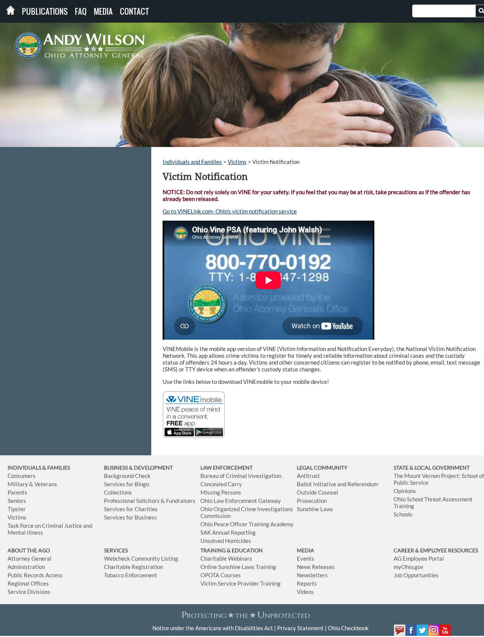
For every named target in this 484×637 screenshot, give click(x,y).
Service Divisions (29, 591)
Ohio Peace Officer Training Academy (246, 524)
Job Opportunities (416, 575)
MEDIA (305, 550)
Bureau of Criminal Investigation (240, 475)
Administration (26, 566)
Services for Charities (131, 509)
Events (305, 558)
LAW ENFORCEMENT (226, 467)
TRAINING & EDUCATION (231, 550)
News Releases (316, 566)
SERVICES (116, 550)
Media (103, 11)
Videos (305, 591)
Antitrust (308, 475)
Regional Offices (28, 583)
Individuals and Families (192, 161)
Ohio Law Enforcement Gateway (240, 500)
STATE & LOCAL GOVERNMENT (432, 467)
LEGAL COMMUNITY (322, 467)
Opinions (405, 490)
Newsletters (312, 575)
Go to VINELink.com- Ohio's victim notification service (230, 211)
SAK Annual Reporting (228, 532)
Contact (134, 11)
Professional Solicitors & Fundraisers (149, 500)
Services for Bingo (126, 484)
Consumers (22, 475)
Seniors (17, 500)
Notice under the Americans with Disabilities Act (212, 628)
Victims (237, 161)
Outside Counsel (317, 492)
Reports (307, 583)
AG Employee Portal (419, 558)
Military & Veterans (32, 484)
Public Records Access (35, 575)
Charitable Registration (133, 566)
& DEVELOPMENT (151, 467)
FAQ (81, 11)
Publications (45, 11)
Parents (17, 492)
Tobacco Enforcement (130, 575)
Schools (403, 514)
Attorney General (29, 558)
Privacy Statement (300, 628)
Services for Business (130, 517)
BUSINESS (116, 467)
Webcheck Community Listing (141, 558)
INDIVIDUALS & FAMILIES (39, 467)
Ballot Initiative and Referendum (337, 484)
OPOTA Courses (220, 575)
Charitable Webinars (226, 558)
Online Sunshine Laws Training (238, 566)
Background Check (127, 475)
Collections (118, 492)
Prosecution (312, 500)
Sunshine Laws (315, 509)
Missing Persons (220, 492)
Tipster (17, 509)
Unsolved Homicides (225, 540)
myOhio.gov (409, 566)
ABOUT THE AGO (29, 550)
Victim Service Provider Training (240, 583)
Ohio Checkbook (348, 628)
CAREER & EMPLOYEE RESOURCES (436, 550)
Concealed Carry (221, 484)
